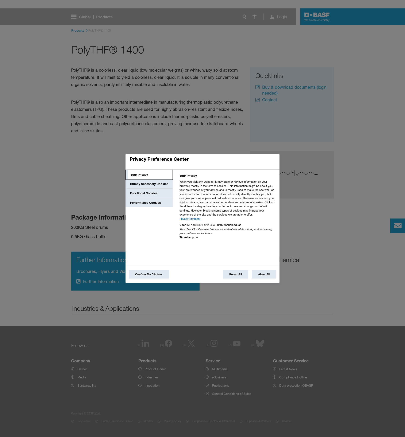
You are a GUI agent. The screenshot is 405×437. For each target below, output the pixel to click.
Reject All (235, 274)
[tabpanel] (227, 207)
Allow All (264, 274)
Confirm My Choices (148, 274)
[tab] (149, 174)
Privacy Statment (190, 218)
